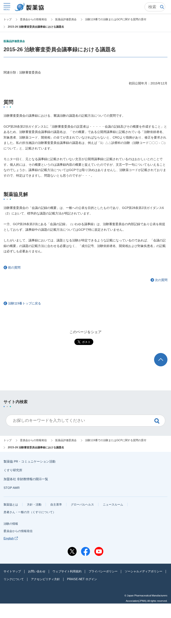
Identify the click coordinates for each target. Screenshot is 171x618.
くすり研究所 (13, 470)
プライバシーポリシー (103, 571)
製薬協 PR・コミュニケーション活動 (29, 461)
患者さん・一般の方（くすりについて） (30, 512)
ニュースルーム (113, 504)
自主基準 (56, 504)
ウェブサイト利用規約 (67, 571)
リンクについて (14, 579)
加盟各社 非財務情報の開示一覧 (26, 479)
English (9, 538)
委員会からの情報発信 (18, 531)
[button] (7, 6)
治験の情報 (11, 523)
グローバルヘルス (82, 504)
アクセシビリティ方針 (45, 579)
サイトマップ (12, 571)
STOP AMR (12, 488)
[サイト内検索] (154, 6)
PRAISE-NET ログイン (82, 579)
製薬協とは (11, 504)
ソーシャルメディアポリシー (143, 571)
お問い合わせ (36, 571)
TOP (165, 355)
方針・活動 (34, 504)
